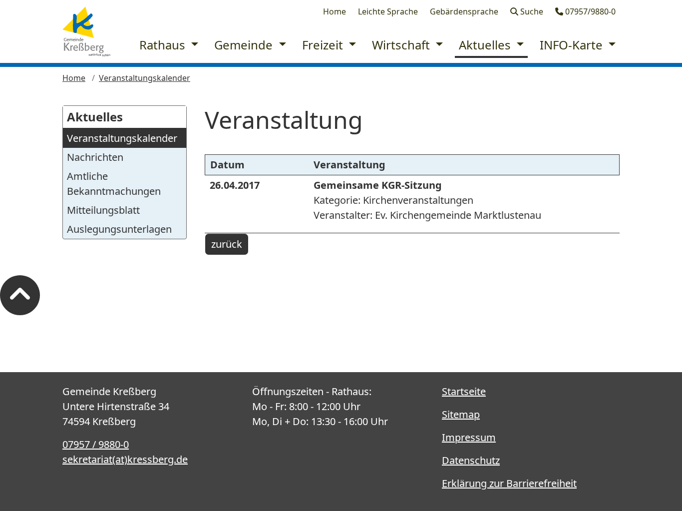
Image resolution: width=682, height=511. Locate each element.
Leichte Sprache (388, 11)
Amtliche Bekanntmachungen (114, 183)
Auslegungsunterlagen (119, 229)
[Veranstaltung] (86, 31)
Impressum (469, 437)
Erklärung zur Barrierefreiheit (509, 483)
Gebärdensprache (464, 11)
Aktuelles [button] (486, 44)
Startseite (464, 391)
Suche (530, 11)
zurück (226, 244)
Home (334, 11)
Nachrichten (95, 157)
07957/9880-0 (589, 11)
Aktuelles (95, 116)
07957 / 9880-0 (95, 444)
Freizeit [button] (324, 44)
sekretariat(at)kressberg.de (125, 459)
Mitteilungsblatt (103, 210)
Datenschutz (471, 460)
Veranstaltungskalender (144, 77)
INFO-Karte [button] (573, 44)
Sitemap (461, 414)
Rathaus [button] (163, 44)
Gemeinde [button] (245, 44)
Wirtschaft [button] (402, 44)
